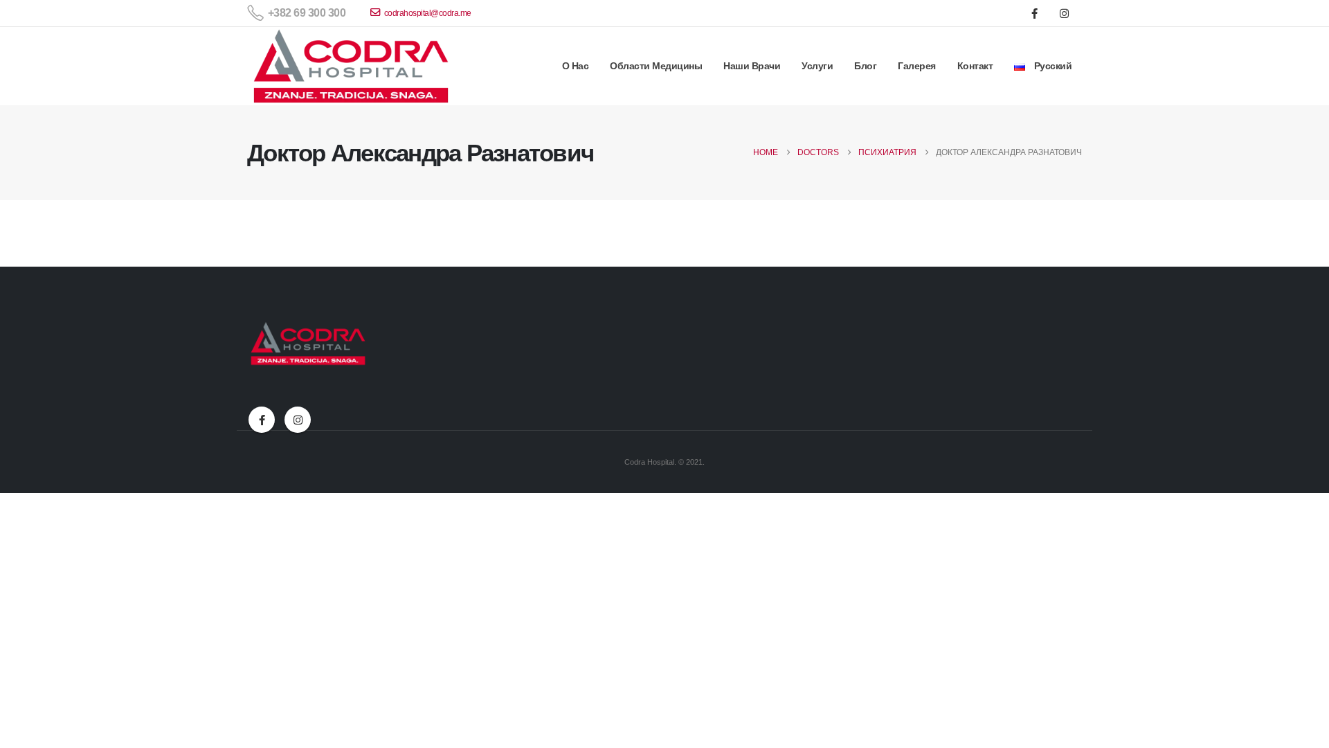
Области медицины (656, 65)
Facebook (261, 420)
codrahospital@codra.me (427, 13)
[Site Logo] (351, 66)
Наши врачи (751, 65)
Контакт (975, 65)
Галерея (917, 65)
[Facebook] (1034, 13)
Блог (865, 65)
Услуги (817, 65)
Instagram (297, 420)
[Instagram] (1064, 13)
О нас (575, 65)
